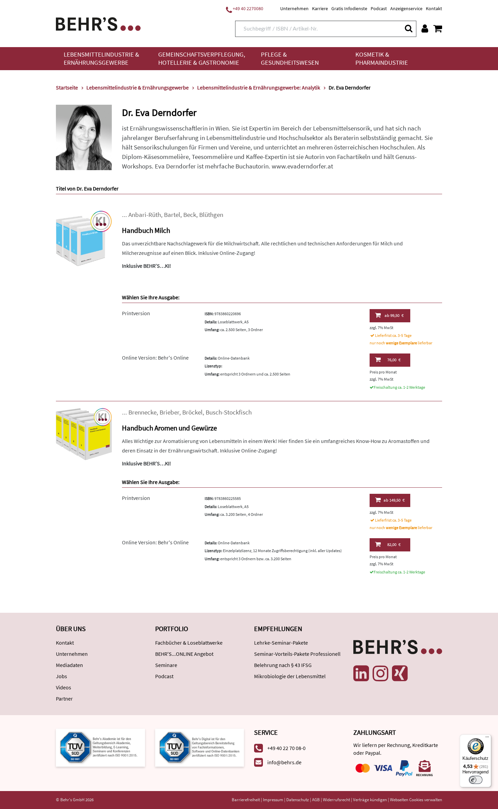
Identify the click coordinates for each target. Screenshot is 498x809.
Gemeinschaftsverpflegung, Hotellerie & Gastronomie (201, 58)
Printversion (136, 313)
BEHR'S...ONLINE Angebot (184, 653)
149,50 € (393, 500)
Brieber (169, 412)
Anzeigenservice (406, 8)
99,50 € (394, 315)
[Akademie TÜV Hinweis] (199, 747)
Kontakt (434, 8)
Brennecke (142, 412)
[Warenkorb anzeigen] (437, 28)
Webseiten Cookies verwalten (416, 800)
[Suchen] (408, 28)
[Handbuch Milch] (84, 238)
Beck (189, 215)
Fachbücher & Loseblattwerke (189, 642)
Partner (64, 698)
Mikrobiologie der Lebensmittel (290, 676)
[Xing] (400, 673)
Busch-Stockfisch (229, 412)
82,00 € (393, 544)
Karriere (320, 8)
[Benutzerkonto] (424, 28)
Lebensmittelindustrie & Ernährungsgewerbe (101, 58)
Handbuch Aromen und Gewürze (169, 427)
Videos (63, 687)
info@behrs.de (284, 762)
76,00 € (393, 360)
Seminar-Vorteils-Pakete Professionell (297, 653)
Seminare (166, 665)
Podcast (379, 8)
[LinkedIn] (361, 673)
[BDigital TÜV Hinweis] (100, 747)
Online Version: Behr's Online (155, 357)
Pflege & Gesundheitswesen (290, 58)
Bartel (172, 215)
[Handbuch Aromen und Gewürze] (84, 435)
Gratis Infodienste (349, 8)
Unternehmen (294, 8)
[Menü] (487, 738)
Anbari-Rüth (144, 215)
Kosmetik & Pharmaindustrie (381, 58)
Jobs (61, 676)
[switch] (475, 780)
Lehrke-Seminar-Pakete (281, 642)
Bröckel (192, 412)
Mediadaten (69, 665)
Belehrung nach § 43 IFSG (283, 665)
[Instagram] (380, 673)
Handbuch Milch (146, 230)
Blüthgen (211, 215)
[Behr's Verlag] (98, 23)
